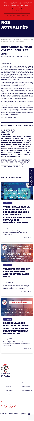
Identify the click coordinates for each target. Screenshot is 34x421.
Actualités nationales (26, 39)
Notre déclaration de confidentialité (17, 16)
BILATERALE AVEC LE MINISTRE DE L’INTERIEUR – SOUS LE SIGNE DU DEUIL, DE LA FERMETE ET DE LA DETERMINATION (17, 328)
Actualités (8, 39)
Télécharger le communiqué (8, 117)
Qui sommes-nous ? (11, 383)
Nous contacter (26, 386)
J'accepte (17, 10)
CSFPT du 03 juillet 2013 (16, 145)
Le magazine (9, 394)
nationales (8, 203)
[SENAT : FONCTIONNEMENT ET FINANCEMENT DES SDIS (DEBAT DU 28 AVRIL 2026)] (17, 254)
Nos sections (9, 390)
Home (2, 39)
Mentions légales (25, 413)
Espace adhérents (27, 390)
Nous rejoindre (25, 383)
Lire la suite (27, 237)
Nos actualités (15, 39)
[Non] (32, 10)
